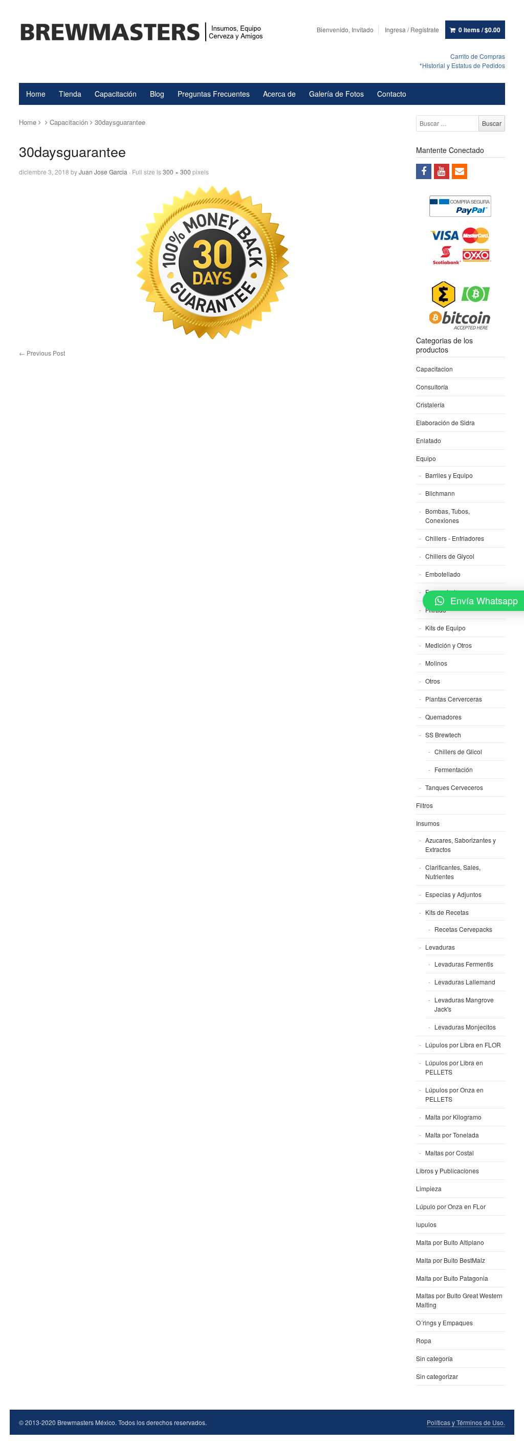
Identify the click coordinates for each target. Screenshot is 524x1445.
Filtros (424, 805)
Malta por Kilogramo (453, 1116)
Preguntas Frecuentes (214, 94)
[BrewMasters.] (146, 32)
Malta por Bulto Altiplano (450, 1242)
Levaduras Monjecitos (465, 1026)
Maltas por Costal (449, 1152)
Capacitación (116, 94)
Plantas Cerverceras (453, 698)
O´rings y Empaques (444, 1322)
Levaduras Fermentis (463, 963)
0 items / (479, 29)
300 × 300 (177, 171)
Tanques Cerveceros (454, 787)
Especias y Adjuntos (453, 894)
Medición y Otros (448, 645)
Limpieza (429, 1188)
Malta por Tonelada (452, 1134)
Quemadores (443, 716)
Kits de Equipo (445, 627)
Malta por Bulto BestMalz (450, 1260)
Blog (157, 94)
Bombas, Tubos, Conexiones (447, 515)
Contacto (391, 94)
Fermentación (453, 769)
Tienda (70, 94)
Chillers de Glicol (458, 751)
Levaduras (440, 947)
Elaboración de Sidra (445, 422)
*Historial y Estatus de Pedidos (462, 65)
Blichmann (440, 493)
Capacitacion (434, 368)
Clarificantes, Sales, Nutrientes (453, 872)
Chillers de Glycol (449, 556)
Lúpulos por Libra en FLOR (463, 1044)
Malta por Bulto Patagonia (452, 1278)
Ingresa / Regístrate (412, 29)
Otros (432, 680)
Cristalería (430, 404)
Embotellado (443, 574)
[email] (459, 171)
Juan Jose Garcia (103, 171)
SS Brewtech (443, 734)
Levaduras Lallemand (464, 981)
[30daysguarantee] (212, 262)
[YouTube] (441, 171)
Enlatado (428, 440)
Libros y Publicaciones (447, 1170)
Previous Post (42, 352)
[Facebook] (423, 171)
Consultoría (432, 386)
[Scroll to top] (504, 1430)
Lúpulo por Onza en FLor (451, 1206)
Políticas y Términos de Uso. (466, 1422)
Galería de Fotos (336, 94)
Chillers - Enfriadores (454, 538)
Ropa (423, 1340)
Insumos (428, 823)
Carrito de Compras (477, 56)
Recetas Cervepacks (463, 929)
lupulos (426, 1224)
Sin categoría (434, 1358)
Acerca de (279, 94)
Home (36, 94)
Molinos (436, 663)
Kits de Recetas (447, 912)
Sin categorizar (437, 1376)
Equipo (426, 458)
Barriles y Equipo (449, 475)
